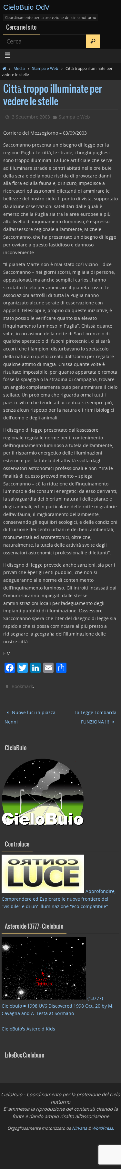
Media (19, 68)
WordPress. (103, 1125)
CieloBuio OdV (26, 7)
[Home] (4, 68)
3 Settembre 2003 (31, 117)
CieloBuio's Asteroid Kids (28, 1026)
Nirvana (79, 1125)
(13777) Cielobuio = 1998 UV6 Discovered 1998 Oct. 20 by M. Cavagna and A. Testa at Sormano (58, 1003)
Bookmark (22, 686)
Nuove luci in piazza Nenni (30, 716)
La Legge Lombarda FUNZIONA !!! (95, 716)
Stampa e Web (45, 68)
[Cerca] (93, 41)
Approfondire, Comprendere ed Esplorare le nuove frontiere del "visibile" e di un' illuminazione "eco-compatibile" (59, 896)
